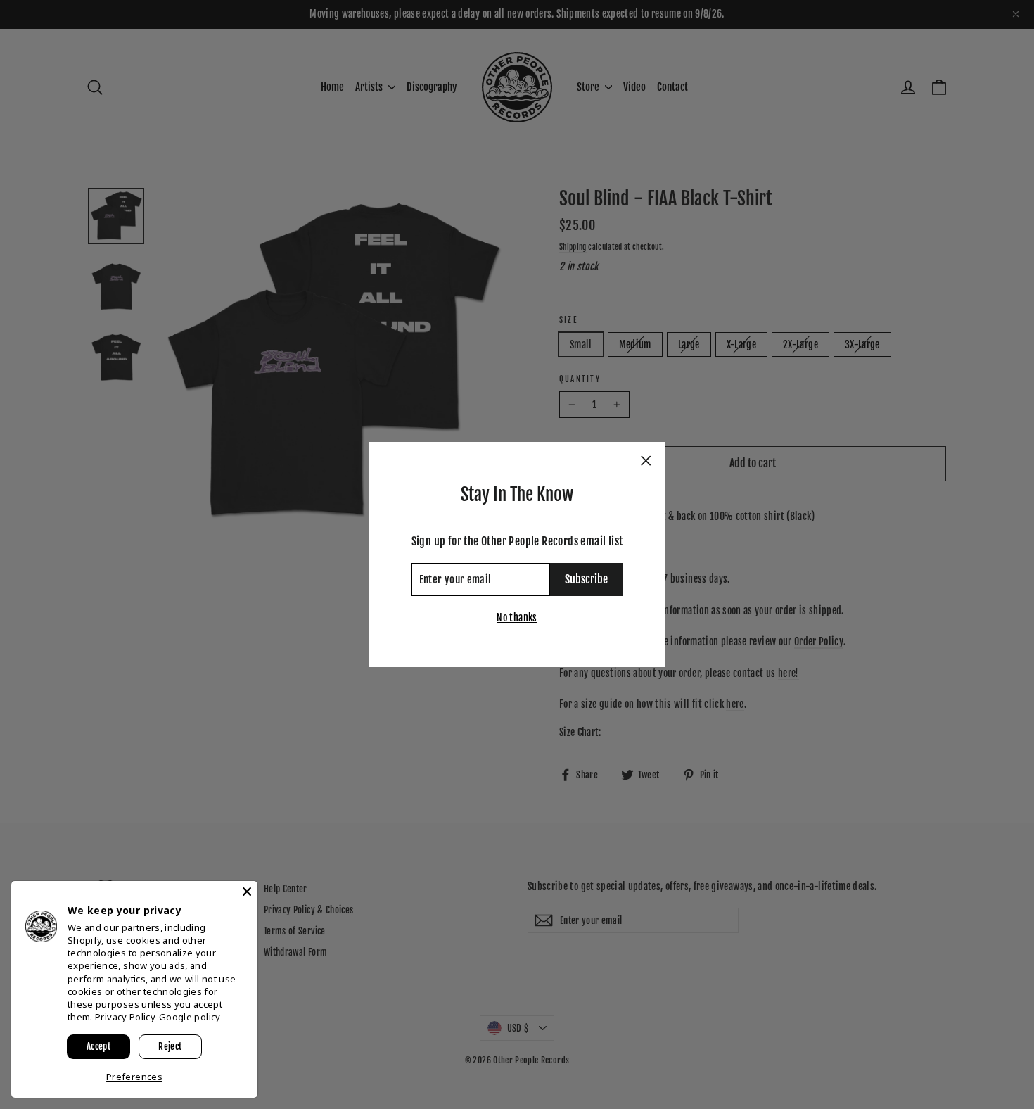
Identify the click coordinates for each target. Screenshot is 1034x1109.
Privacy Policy (125, 1016)
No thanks (517, 617)
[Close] (247, 892)
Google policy (190, 1016)
